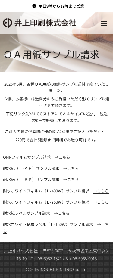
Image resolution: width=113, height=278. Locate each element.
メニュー (104, 23)
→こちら (62, 157)
